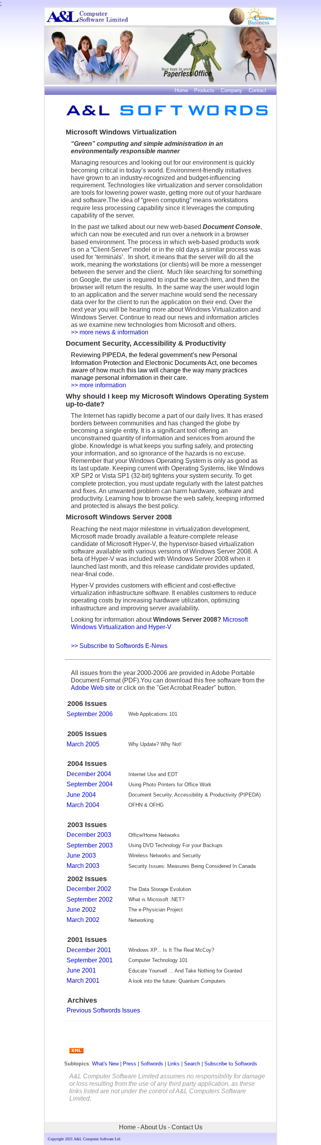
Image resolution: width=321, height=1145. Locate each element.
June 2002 (81, 909)
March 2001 (83, 980)
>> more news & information (109, 332)
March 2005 (83, 744)
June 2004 (81, 794)
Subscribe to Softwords (230, 1064)
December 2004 (89, 774)
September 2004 (90, 784)
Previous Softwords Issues (103, 1010)
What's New (106, 1064)
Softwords (152, 1064)
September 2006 (90, 714)
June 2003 (81, 855)
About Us (153, 1127)
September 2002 (90, 899)
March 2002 (83, 919)
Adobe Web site (94, 687)
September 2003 (90, 845)
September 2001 (90, 960)
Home (181, 90)
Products (204, 90)
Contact (257, 90)
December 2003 (89, 834)
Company (231, 90)
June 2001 (81, 970)
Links (174, 1064)
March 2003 (83, 865)
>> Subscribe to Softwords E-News (119, 645)
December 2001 (89, 950)
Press (129, 1064)
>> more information (98, 385)
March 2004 (83, 805)
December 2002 (89, 889)
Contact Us (186, 1127)
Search (192, 1064)
